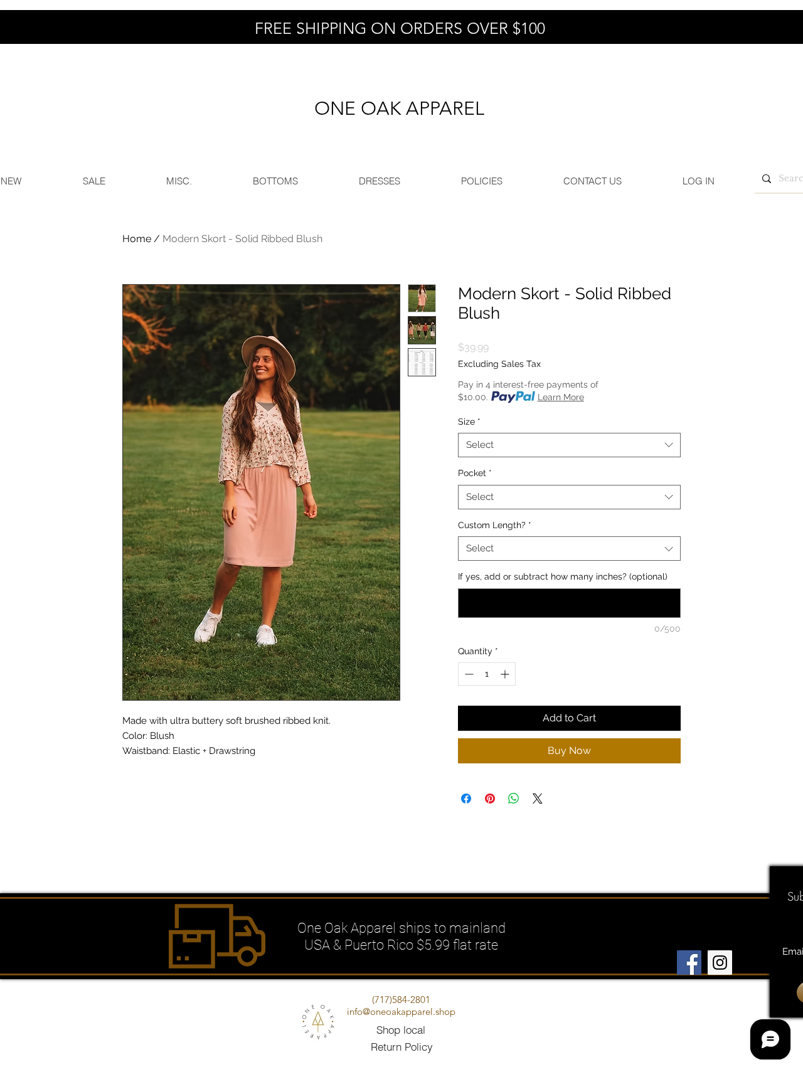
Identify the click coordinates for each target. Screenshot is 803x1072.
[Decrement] (468, 674)
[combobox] (569, 445)
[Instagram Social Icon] (720, 962)
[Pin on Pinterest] (489, 798)
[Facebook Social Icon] (689, 962)
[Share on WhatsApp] (513, 798)
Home (136, 239)
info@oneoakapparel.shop (401, 1011)
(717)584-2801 (401, 1000)
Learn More (561, 397)
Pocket (475, 473)
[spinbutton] (487, 674)
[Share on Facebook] (466, 798)
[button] (275, 181)
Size (469, 422)
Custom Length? (494, 525)
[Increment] (506, 674)
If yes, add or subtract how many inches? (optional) (562, 576)
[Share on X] (537, 798)
